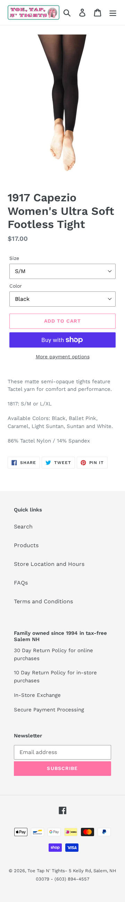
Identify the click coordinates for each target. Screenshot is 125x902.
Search (23, 526)
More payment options (63, 356)
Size (14, 258)
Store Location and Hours (49, 564)
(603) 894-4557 (72, 879)
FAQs (21, 582)
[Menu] (112, 12)
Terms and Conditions (43, 601)
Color (15, 286)
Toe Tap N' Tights (46, 870)
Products (26, 545)
